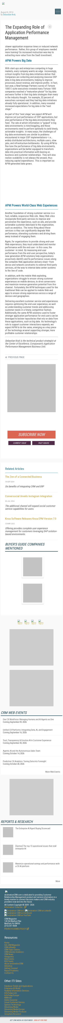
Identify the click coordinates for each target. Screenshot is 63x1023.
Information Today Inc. (13, 907)
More (58, 881)
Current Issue (19, 443)
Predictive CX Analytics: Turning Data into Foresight (24, 761)
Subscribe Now (31, 434)
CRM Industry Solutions (14, 952)
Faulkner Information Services (16, 991)
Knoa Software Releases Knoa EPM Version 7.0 (30, 518)
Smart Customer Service (14, 1002)
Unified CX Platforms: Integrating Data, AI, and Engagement (28, 730)
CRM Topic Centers (12, 949)
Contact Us (9, 973)
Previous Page (16, 357)
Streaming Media (11, 1007)
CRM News (8, 954)
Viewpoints (9, 956)
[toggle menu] (58, 11)
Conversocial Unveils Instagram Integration (28, 496)
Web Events (9, 959)
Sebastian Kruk (9, 14)
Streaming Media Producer (15, 1011)
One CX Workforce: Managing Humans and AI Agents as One (28, 719)
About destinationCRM (13, 963)
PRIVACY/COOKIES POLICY (15, 929)
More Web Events (52, 771)
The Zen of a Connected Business (23, 476)
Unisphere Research (12, 1014)
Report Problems (11, 970)
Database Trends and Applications (18, 986)
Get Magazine (12, 945)
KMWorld (8, 998)
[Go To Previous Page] (50, 26)
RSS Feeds (8, 961)
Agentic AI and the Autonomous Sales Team (21, 751)
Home (6, 942)
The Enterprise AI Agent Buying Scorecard (32, 828)
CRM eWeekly (10, 947)
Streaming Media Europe (14, 1009)
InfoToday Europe (11, 995)
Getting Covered (11, 968)
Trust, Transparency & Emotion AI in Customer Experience (27, 740)
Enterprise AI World (12, 988)
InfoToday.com (10, 993)
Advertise (8, 966)
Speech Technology (12, 1004)
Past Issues (43, 443)
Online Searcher (10, 1000)
